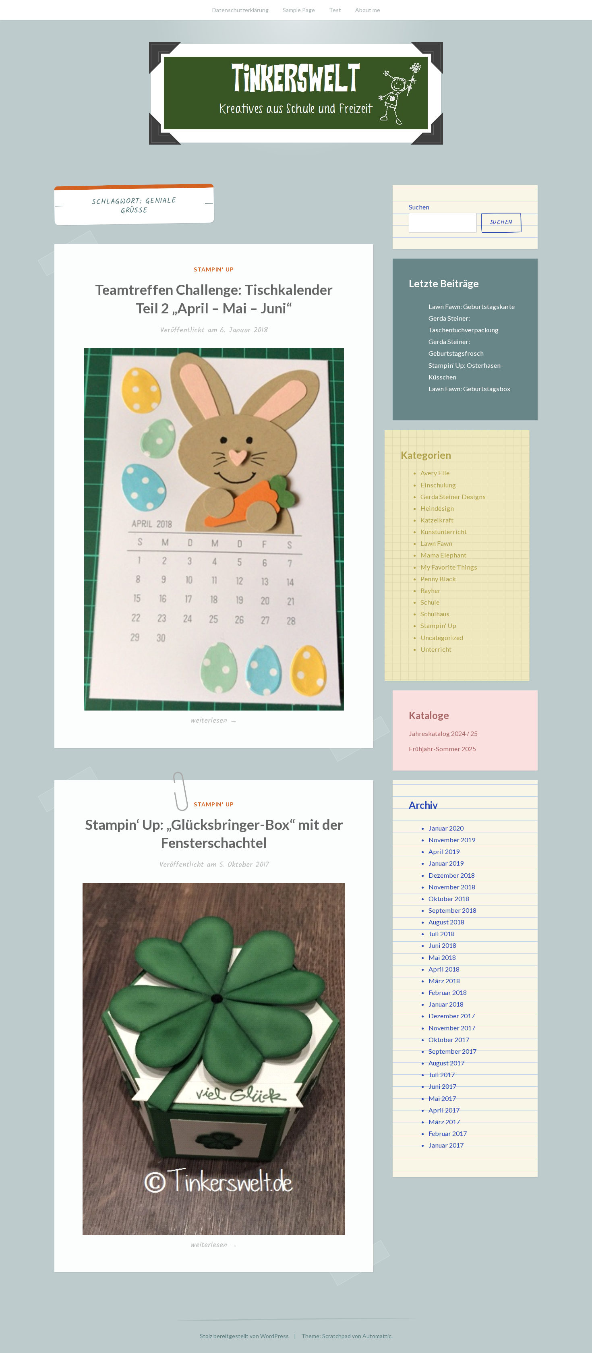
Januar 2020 (446, 828)
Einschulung (438, 485)
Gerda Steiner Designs (453, 496)
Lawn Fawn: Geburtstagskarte (471, 306)
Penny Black (438, 578)
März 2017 (444, 1121)
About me (367, 9)
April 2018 (444, 969)
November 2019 (451, 839)
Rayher (430, 590)
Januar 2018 (446, 1004)
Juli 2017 (441, 1074)
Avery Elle (434, 473)
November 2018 (451, 887)
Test (335, 9)
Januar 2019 (446, 863)
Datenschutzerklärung (240, 9)
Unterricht (435, 649)
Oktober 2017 (448, 1039)
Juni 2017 (442, 1086)
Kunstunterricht (443, 531)
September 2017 (452, 1051)
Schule (429, 602)
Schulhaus (434, 613)
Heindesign (437, 508)
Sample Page (299, 9)
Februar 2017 (447, 1133)
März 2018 (444, 980)
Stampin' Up (214, 269)
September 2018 (452, 910)
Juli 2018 (441, 933)
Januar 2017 (446, 1145)
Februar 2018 (447, 992)
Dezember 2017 (451, 1015)
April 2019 (444, 851)
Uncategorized (441, 637)
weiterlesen (213, 721)
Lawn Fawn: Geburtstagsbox (469, 388)
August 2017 (446, 1063)
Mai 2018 (442, 957)
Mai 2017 (442, 1098)
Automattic (376, 1335)
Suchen (419, 207)
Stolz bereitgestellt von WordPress (244, 1335)
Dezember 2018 (451, 875)
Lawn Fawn (436, 543)
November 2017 (451, 1028)
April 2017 (444, 1110)
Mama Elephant (443, 555)
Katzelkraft (436, 520)
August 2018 (446, 922)
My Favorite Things (448, 567)
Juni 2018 (442, 945)
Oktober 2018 (448, 898)
